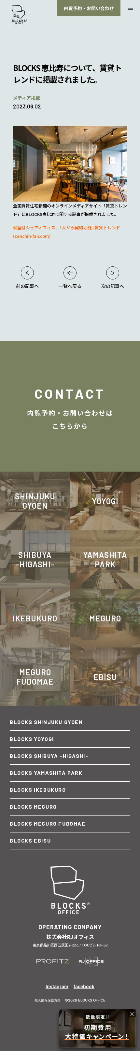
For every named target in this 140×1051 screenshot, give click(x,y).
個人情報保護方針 (48, 1000)
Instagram (57, 986)
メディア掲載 (26, 97)
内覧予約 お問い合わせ (89, 8)
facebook (84, 986)
